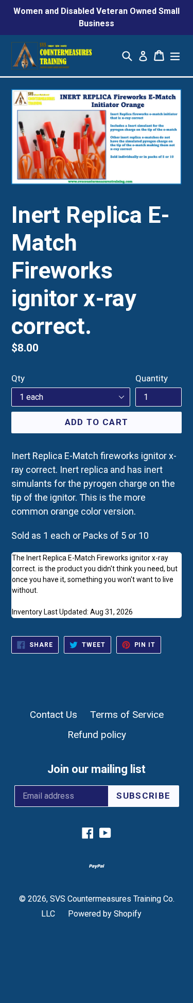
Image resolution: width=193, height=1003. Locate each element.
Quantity (151, 378)
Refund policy (96, 735)
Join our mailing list (96, 769)
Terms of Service (127, 714)
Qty (18, 378)
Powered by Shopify (105, 914)
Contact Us (53, 714)
